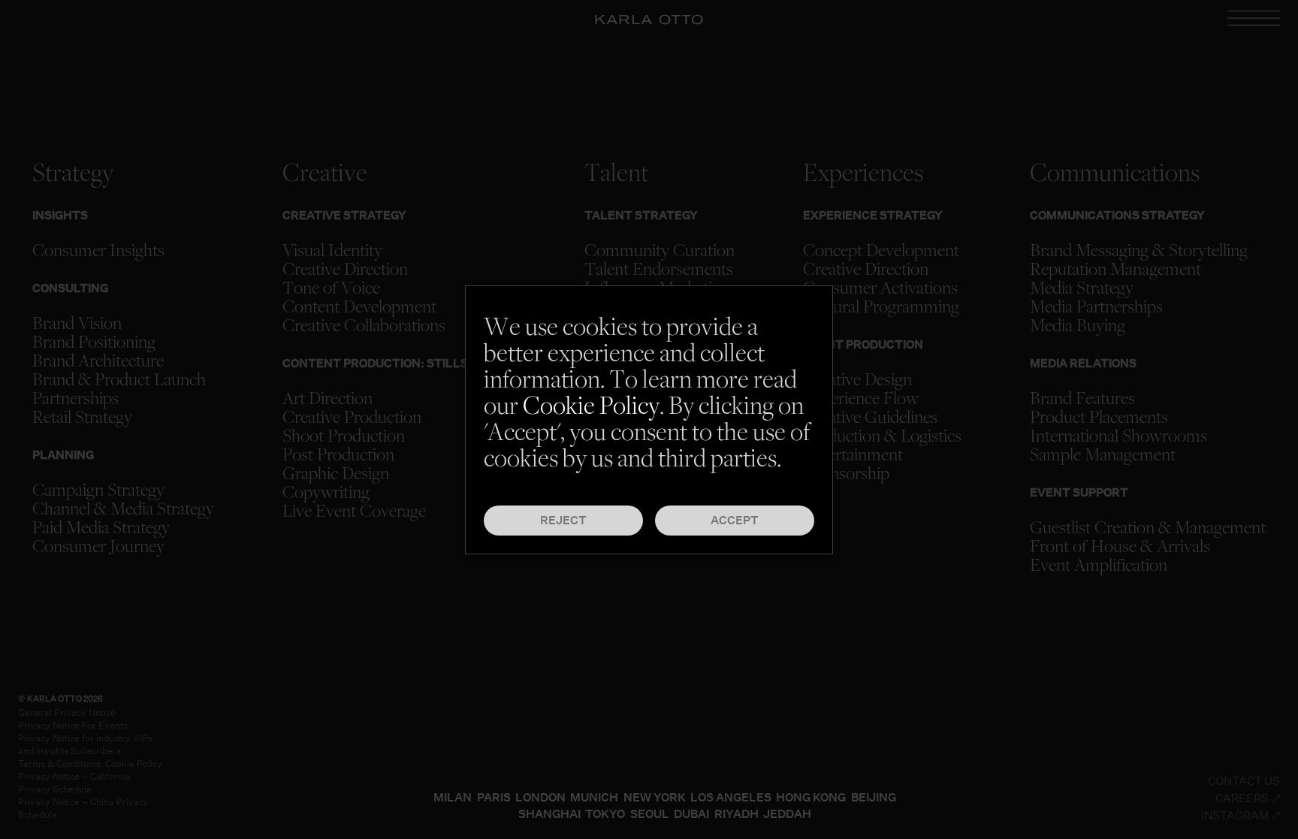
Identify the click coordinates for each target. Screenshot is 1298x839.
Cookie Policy (591, 408)
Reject (563, 520)
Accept (735, 520)
